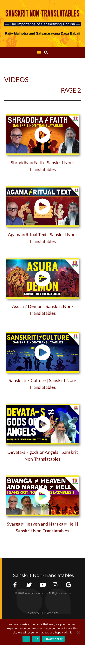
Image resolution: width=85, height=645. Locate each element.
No (36, 638)
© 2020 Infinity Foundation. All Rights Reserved (43, 593)
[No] (78, 632)
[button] (39, 52)
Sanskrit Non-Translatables (43, 575)
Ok (26, 638)
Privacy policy (53, 638)
